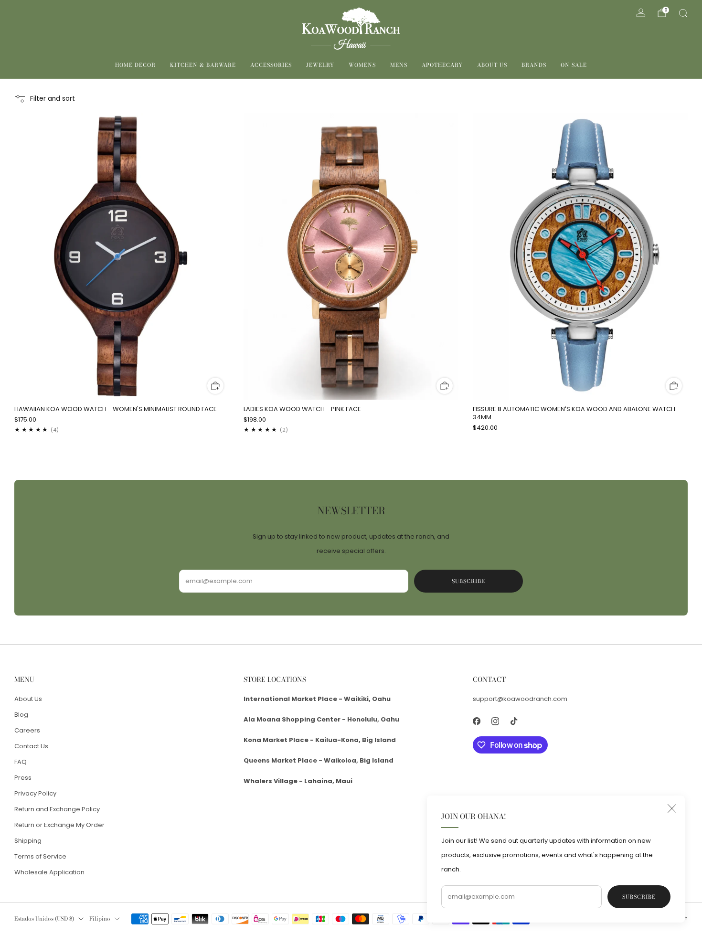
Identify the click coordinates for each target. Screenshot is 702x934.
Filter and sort (52, 98)
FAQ (20, 761)
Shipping (28, 840)
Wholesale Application (49, 872)
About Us (492, 65)
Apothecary (442, 65)
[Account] (641, 13)
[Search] (683, 13)
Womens (362, 65)
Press (23, 777)
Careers (27, 730)
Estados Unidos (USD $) (44, 918)
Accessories (271, 65)
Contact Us (31, 746)
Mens (398, 65)
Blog (21, 714)
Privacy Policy (35, 793)
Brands (533, 65)
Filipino (99, 918)
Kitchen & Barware (203, 65)
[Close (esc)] (672, 808)
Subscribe (639, 897)
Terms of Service (40, 856)
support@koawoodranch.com (520, 698)
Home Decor (135, 65)
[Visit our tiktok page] (513, 721)
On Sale (574, 65)
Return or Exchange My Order (59, 824)
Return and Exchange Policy (57, 809)
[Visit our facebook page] (476, 721)
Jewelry (320, 65)
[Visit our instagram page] (495, 721)
